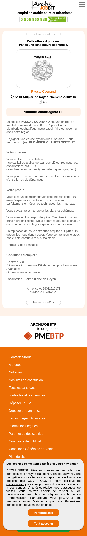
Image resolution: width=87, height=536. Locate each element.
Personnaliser (43, 512)
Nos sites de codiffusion (26, 380)
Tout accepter (43, 523)
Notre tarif (16, 372)
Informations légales (23, 426)
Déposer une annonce (25, 410)
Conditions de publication (27, 441)
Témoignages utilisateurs (27, 418)
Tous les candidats (22, 387)
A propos (15, 364)
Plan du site (17, 456)
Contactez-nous (20, 357)
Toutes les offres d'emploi (27, 395)
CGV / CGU (37, 480)
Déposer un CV (20, 403)
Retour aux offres (43, 34)
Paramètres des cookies (26, 433)
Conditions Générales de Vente (31, 449)
